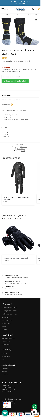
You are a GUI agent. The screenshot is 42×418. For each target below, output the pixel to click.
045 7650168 (20, 3)
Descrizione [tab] (6, 95)
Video (4, 360)
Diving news (6, 356)
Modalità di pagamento (10, 314)
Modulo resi (6, 344)
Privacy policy (7, 320)
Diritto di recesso (8, 317)
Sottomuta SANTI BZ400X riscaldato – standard (16, 198)
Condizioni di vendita (9, 307)
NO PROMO (21, 149)
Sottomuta (23, 15)
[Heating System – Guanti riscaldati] (18, 238)
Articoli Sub (6, 353)
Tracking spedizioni (8, 338)
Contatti (4, 330)
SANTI (23, 151)
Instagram (5, 374)
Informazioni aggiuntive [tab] (11, 100)
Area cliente (6, 342)
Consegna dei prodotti (10, 311)
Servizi (4, 326)
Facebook (5, 369)
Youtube (4, 371)
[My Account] (33, 9)
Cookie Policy (6, 323)
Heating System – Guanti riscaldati (15, 258)
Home (3, 15)
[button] (38, 9)
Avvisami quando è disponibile (15, 81)
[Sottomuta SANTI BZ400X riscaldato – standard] (18, 178)
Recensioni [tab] (7, 104)
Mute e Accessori (12, 15)
